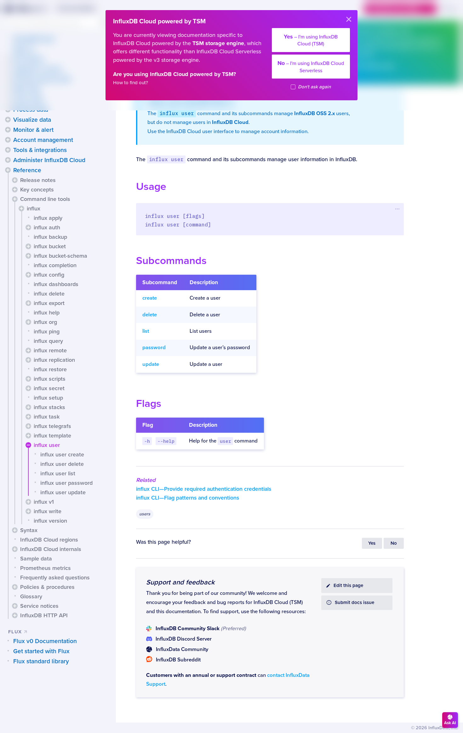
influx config (49, 274)
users (144, 514)
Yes (371, 543)
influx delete (49, 293)
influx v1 (44, 501)
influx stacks (49, 407)
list (145, 331)
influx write (47, 511)
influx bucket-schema (60, 255)
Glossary (31, 596)
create (149, 298)
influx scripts (50, 378)
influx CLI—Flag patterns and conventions (187, 498)
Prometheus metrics (45, 568)
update (150, 364)
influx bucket (50, 246)
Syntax (28, 530)
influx (33, 208)
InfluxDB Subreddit (178, 660)
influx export (49, 303)
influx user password (66, 482)
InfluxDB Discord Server (184, 639)
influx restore (50, 369)
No (394, 543)
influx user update (63, 492)
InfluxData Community (182, 649)
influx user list (57, 473)
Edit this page (348, 586)
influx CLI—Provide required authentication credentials (203, 489)
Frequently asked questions (55, 577)
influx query (48, 340)
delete (149, 315)
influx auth (47, 227)
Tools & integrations (40, 150)
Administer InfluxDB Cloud (49, 160)
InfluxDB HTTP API (44, 615)
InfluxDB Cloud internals (50, 549)
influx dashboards (56, 284)
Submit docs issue (354, 603)
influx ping (47, 331)
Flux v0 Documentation (45, 641)
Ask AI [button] (450, 722)
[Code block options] (397, 209)
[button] (8, 119)
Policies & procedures (47, 586)
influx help (47, 312)
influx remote (50, 350)
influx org (45, 322)
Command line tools (45, 199)
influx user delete (62, 463)
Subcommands (171, 260)
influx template (52, 435)
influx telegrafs (52, 426)
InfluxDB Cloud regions (49, 539)
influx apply (48, 217)
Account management (43, 140)
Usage (151, 186)
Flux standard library (41, 661)
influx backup (50, 236)
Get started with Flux (41, 651)
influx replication (54, 359)
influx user (47, 445)
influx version (50, 520)
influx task (47, 416)
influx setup (48, 397)
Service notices (39, 605)
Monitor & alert (33, 130)
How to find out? (130, 83)
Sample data (36, 558)
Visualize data (32, 120)
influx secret (49, 388)
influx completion (55, 265)
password (154, 347)
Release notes (38, 180)
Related (146, 480)
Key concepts (37, 189)
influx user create (62, 454)
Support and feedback (180, 582)
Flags (148, 403)
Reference (27, 170)
